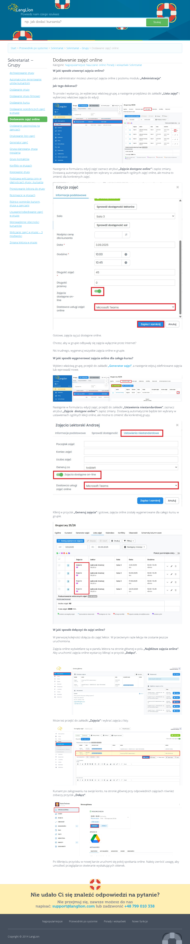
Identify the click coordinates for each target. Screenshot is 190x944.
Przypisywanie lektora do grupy (27, 188)
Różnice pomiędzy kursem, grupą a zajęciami (25, 203)
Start (13, 48)
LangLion (34, 936)
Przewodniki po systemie (33, 48)
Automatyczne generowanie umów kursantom (26, 81)
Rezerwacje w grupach (22, 195)
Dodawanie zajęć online (25, 119)
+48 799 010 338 (139, 906)
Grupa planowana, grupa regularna (23, 150)
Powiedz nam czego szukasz (40, 14)
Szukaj (157, 22)
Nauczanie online (96, 65)
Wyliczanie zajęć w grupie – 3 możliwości (26, 234)
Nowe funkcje (140, 921)
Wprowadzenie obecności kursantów (24, 223)
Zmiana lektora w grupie (23, 242)
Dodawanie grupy (20, 89)
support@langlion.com (73, 906)
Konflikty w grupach (21, 165)
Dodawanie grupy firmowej (25, 96)
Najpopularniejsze (75, 65)
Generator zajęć (19, 142)
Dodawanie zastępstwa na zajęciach (25, 127)
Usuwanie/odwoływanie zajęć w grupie (26, 213)
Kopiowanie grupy (20, 172)
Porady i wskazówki (118, 65)
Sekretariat (57, 48)
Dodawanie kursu (20, 102)
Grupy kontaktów (19, 159)
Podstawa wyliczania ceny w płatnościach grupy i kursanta (26, 180)
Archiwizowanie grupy (22, 73)
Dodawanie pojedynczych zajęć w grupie (27, 110)
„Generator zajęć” (120, 366)
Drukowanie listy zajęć (22, 136)
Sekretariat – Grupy (77, 48)
